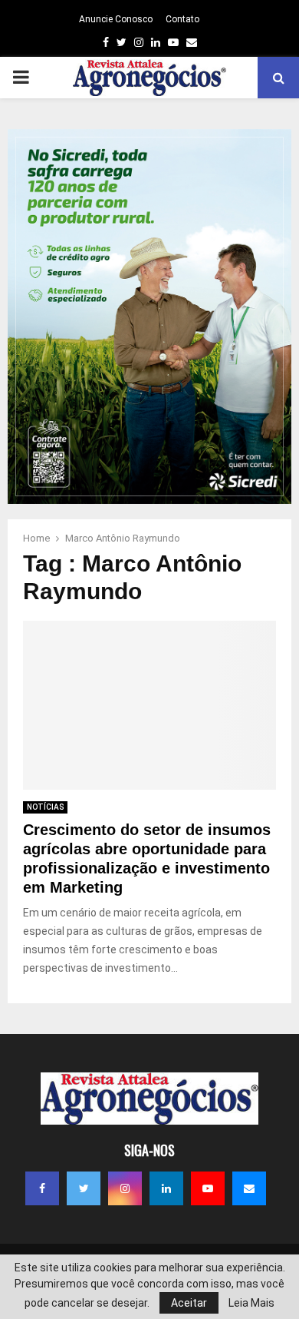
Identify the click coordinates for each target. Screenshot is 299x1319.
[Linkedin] (166, 1188)
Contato (182, 19)
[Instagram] (125, 1188)
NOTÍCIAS (45, 807)
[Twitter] (83, 1188)
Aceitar (189, 1303)
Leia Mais (251, 1302)
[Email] (249, 1188)
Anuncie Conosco (116, 19)
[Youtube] (208, 1188)
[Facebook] (42, 1188)
